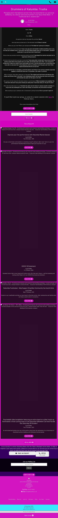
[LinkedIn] (29, 502)
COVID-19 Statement (29, 266)
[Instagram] (17, 502)
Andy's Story (27, 108)
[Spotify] (51, 502)
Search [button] (29, 118)
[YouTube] (40, 502)
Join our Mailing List (29, 462)
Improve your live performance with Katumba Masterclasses (29, 135)
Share (29, 24)
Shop (36, 499)
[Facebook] (6, 502)
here (50, 97)
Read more (28, 147)
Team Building (11, 499)
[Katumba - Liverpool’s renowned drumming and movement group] (29, 478)
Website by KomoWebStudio (29, 509)
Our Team (41, 499)
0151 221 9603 (31, 489)
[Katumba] (5, 2)
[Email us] (55, 2)
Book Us (19, 499)
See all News (28, 442)
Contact (48, 499)
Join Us (25, 499)
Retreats (31, 499)
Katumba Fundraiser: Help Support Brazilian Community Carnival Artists (28, 288)
